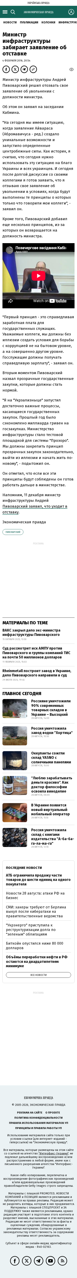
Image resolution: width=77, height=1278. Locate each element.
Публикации (29, 22)
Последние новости (24, 868)
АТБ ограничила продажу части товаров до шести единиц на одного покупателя (38, 879)
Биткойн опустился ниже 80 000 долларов (34, 945)
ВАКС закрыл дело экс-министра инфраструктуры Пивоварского (31, 632)
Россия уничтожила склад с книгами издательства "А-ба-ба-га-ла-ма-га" (52, 837)
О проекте (52, 1112)
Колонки (48, 22)
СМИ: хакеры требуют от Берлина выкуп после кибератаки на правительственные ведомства (36, 911)
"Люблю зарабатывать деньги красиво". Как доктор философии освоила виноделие (51, 785)
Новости (10, 22)
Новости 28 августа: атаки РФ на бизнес (35, 895)
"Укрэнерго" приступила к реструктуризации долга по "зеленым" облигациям (31, 929)
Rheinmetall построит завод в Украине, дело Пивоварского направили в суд (36, 673)
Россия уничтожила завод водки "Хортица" (52, 730)
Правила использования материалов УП (38, 1122)
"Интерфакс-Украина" (53, 1153)
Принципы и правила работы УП (38, 1128)
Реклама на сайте (29, 1112)
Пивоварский (13, 532)
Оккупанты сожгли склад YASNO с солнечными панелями (51, 757)
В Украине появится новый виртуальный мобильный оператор (50, 809)
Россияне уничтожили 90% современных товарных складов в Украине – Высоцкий (51, 708)
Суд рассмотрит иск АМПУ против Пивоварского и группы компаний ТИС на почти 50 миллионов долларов (36, 652)
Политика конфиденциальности (38, 1117)
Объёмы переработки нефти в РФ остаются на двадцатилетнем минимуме (36, 961)
